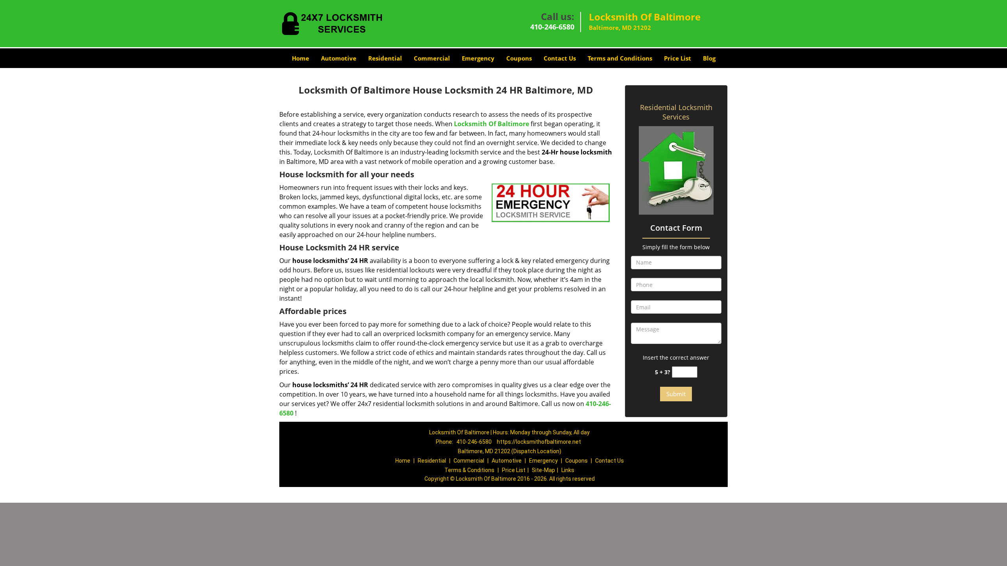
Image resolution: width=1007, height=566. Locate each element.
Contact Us (560, 58)
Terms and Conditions (620, 58)
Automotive (338, 58)
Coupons (519, 58)
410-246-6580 (552, 26)
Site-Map (543, 470)
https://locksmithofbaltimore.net (539, 442)
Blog (709, 58)
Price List (677, 58)
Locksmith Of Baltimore (491, 123)
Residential (385, 58)
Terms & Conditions (469, 470)
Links (567, 470)
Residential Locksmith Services (676, 112)
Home (300, 58)
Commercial (432, 58)
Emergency (478, 58)
